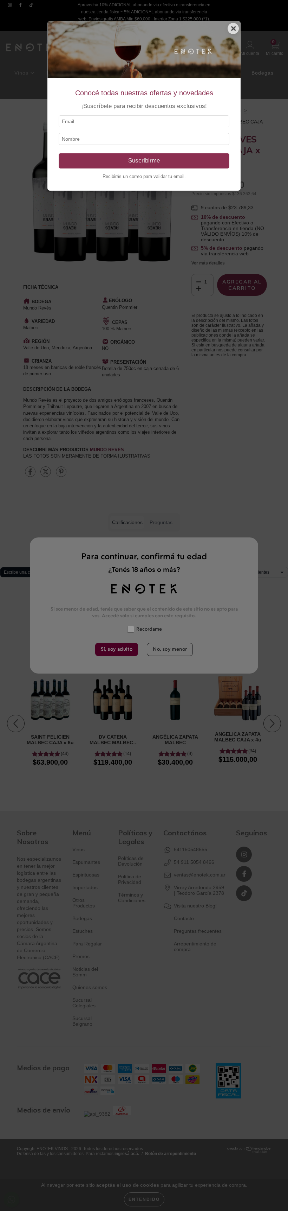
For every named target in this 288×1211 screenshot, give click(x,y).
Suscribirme (144, 160)
